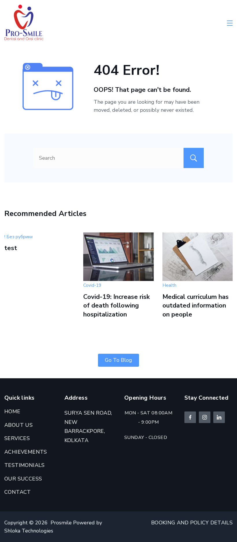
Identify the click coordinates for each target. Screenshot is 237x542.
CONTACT (17, 492)
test (10, 248)
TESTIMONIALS (24, 465)
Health (169, 285)
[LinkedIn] (219, 417)
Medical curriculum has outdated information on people (195, 306)
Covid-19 (92, 285)
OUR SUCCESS (23, 478)
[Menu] (230, 23)
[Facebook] (190, 417)
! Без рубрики (18, 237)
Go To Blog (118, 360)
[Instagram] (204, 417)
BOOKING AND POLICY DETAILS (192, 522)
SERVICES (17, 438)
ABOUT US (18, 425)
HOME (12, 411)
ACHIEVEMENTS (25, 451)
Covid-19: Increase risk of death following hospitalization (116, 306)
